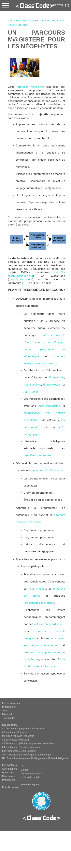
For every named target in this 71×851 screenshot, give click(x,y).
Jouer (5, 710)
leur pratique (37, 588)
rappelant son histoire (37, 455)
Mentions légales (30, 784)
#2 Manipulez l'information (16, 732)
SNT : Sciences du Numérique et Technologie (26, 754)
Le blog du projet (30, 777)
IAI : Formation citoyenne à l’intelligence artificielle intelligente (35, 758)
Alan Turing (31, 391)
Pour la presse (10, 787)
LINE (25, 282)
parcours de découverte (48, 470)
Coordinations (9, 768)
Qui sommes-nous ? (31, 773)
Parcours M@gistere (23, 20)
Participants (8, 780)
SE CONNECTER (53, 5)
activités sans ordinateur (49, 624)
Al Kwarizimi (56, 377)
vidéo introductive (49, 405)
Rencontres (8, 776)
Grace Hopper (52, 384)
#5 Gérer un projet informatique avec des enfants (28, 743)
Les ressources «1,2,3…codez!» (19, 751)
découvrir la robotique (49, 342)
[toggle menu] (5, 5)
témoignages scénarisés (39, 602)
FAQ (23, 766)
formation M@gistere (30, 86)
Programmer (9, 707)
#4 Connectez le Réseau (15, 739)
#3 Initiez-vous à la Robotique (18, 736)
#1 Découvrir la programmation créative (23, 728)
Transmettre (8, 718)
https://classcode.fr (20, 279)
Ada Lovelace (32, 384)
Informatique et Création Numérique (21, 747)
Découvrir (7, 714)
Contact (25, 769)
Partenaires (8, 772)
